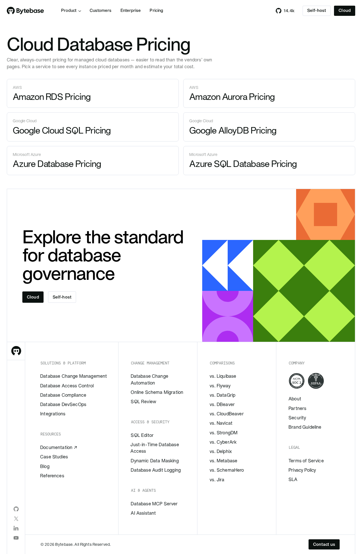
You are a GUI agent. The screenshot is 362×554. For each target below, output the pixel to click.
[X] (16, 518)
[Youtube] (16, 537)
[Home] (25, 11)
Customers (100, 10)
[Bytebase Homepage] (16, 351)
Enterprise (130, 10)
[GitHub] (16, 509)
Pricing (156, 10)
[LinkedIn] (16, 528)
